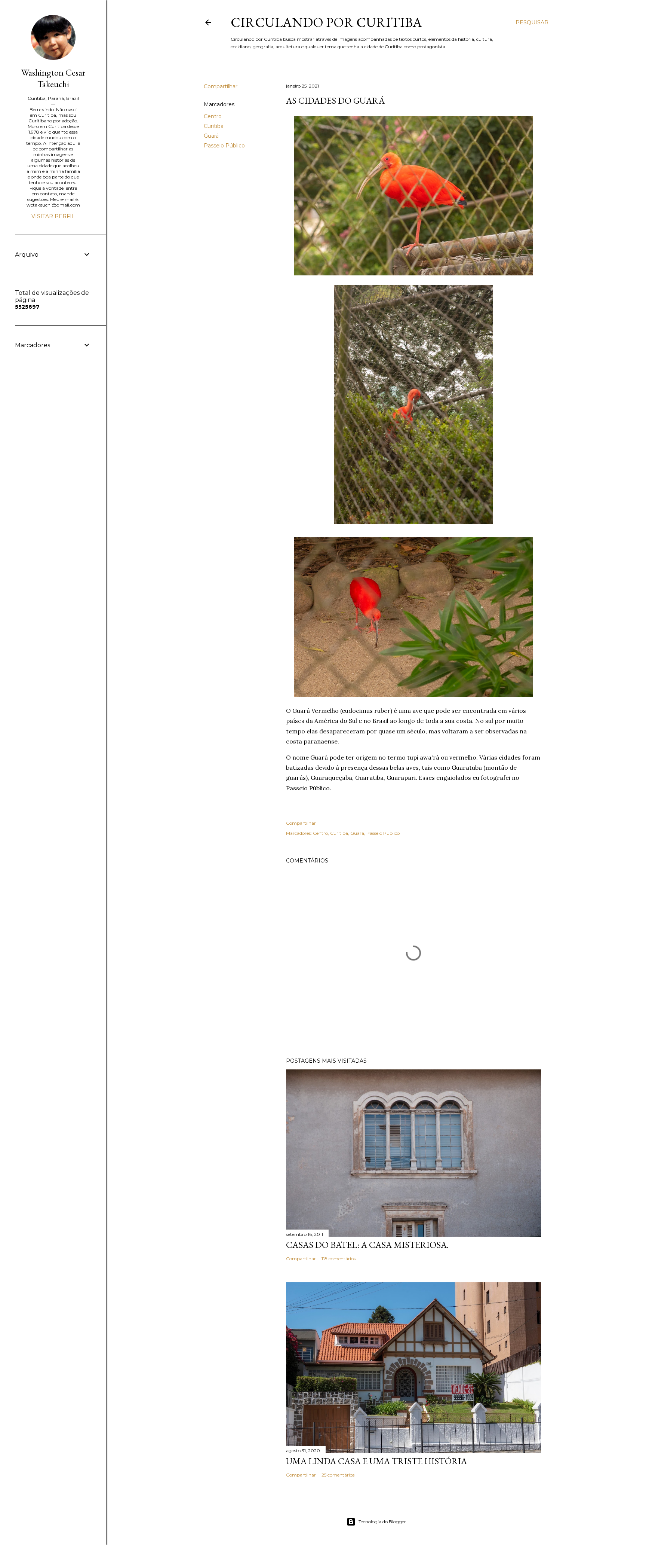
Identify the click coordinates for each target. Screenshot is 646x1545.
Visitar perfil (53, 216)
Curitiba (214, 126)
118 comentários (339, 1258)
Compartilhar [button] (220, 86)
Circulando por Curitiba (326, 22)
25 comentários (338, 1475)
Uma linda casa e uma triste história (376, 1461)
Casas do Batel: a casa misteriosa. (367, 1245)
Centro (213, 116)
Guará (211, 135)
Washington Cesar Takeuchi (53, 78)
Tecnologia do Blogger (382, 1521)
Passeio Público (224, 145)
